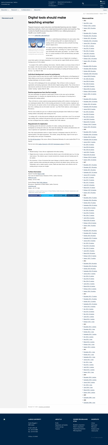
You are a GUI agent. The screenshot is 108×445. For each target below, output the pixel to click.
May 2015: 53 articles (89, 248)
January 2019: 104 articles (90, 127)
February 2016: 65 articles (90, 223)
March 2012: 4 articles (89, 342)
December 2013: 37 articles (90, 296)
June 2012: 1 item (88, 339)
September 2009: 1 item (89, 397)
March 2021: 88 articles (89, 56)
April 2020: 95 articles (89, 86)
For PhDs (51, 4)
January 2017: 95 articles (90, 192)
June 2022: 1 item (88, 23)
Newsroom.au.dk (7, 18)
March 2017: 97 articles (89, 187)
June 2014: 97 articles (89, 278)
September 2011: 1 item (89, 357)
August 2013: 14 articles (89, 306)
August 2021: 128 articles (90, 43)
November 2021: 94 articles (90, 36)
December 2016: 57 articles (90, 197)
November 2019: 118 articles (90, 101)
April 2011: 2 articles (89, 367)
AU (84, 13)
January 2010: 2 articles (89, 392)
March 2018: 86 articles (89, 154)
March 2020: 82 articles (89, 89)
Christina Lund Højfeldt (42, 35)
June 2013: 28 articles (89, 311)
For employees (52, 5)
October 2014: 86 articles (90, 268)
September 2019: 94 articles (90, 106)
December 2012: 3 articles (90, 326)
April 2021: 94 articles (89, 53)
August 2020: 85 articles (89, 76)
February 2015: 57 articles (90, 256)
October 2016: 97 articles (90, 202)
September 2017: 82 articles (90, 172)
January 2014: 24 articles (90, 291)
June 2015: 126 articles (89, 245)
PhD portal (94, 427)
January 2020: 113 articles (90, 94)
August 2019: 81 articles (89, 109)
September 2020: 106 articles (91, 73)
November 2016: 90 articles (90, 200)
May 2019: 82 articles (89, 117)
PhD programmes (77, 430)
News (101, 13)
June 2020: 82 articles (89, 81)
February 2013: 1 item (89, 321)
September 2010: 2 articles (90, 380)
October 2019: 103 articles (90, 104)
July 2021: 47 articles (89, 46)
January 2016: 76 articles (90, 225)
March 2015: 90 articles (89, 253)
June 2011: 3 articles (89, 364)
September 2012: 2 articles (90, 334)
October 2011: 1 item (89, 354)
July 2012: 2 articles (88, 337)
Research (14, 10)
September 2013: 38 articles (90, 304)
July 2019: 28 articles (89, 111)
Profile (56, 423)
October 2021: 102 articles (90, 38)
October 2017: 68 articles (90, 170)
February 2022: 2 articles (90, 25)
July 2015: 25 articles (89, 243)
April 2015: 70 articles (89, 251)
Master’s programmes (78, 427)
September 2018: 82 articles (90, 139)
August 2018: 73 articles (89, 142)
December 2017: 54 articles (90, 165)
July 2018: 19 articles (89, 144)
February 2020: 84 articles (90, 91)
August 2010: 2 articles (89, 382)
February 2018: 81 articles (90, 157)
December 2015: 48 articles (90, 230)
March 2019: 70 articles (89, 122)
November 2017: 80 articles (90, 167)
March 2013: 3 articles (89, 319)
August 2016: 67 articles (89, 208)
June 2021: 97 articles (89, 48)
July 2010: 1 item (88, 385)
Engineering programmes (79, 428)
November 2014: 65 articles (90, 266)
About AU (37, 10)
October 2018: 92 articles (90, 137)
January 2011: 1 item (89, 372)
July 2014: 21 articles (89, 276)
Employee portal (95, 429)
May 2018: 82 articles (89, 149)
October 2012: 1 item (89, 332)
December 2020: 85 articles (90, 66)
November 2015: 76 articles (90, 233)
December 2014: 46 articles (90, 263)
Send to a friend (71, 195)
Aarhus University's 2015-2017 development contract (51, 144)
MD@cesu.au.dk (32, 177)
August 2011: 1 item (88, 359)
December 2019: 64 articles (90, 99)
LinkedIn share (58, 195)
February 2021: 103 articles (90, 58)
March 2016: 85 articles (89, 220)
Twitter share (45, 195)
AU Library (60, 4)
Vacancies (57, 429)
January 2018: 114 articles (90, 160)
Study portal (94, 425)
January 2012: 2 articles (89, 347)
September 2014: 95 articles (90, 271)
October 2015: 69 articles (90, 235)
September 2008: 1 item (89, 402)
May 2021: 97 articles (89, 51)
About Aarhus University (92, 13)
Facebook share (33, 195)
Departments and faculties (64, 2)
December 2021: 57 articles (90, 33)
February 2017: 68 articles (90, 190)
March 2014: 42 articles (89, 286)
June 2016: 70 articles (89, 213)
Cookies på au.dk (98, 437)
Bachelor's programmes (79, 425)
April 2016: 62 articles (89, 218)
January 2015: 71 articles (90, 258)
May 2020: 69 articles (89, 84)
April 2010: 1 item (88, 387)
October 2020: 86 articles (90, 71)
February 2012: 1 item (89, 344)
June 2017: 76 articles (89, 180)
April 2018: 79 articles (89, 152)
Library (93, 423)
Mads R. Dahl (41, 173)
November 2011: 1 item (89, 352)
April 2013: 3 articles (89, 316)
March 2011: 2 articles (89, 369)
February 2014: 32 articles (90, 289)
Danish (105, 10)
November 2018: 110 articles (90, 134)
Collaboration (25, 10)
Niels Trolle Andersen (42, 182)
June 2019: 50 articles (89, 114)
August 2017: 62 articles (89, 175)
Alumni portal (94, 431)
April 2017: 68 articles (89, 185)
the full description (35, 139)
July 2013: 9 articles (88, 309)
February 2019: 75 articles (90, 124)
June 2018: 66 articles (89, 147)
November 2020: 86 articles (90, 68)
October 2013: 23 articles (90, 301)
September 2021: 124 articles (91, 41)
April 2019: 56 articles (89, 119)
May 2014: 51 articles (89, 281)
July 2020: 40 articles (89, 78)
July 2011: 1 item (88, 362)
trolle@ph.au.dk (32, 186)
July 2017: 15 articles (89, 177)
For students (51, 2)
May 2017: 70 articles (89, 182)
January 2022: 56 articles (90, 28)
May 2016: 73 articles (89, 215)
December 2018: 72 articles (90, 132)
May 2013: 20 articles (89, 314)
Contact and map (59, 427)
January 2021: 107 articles (90, 61)
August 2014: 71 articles (89, 273)
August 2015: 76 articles (89, 240)
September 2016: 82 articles (90, 205)
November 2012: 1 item (89, 329)
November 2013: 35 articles (90, 299)
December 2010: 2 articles (90, 377)
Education (4, 10)
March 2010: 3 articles (89, 390)
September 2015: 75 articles (90, 238)
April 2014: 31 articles (89, 283)
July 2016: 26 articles (89, 210)
